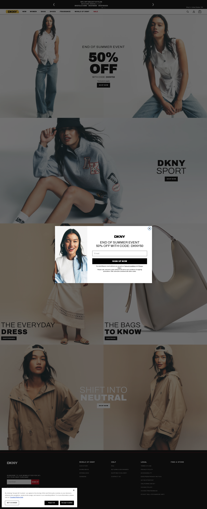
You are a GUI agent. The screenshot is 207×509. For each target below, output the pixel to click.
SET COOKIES (12, 503)
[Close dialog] (149, 228)
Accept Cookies (67, 503)
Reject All (51, 503)
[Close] (73, 490)
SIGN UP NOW (119, 261)
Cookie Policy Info (16, 497)
